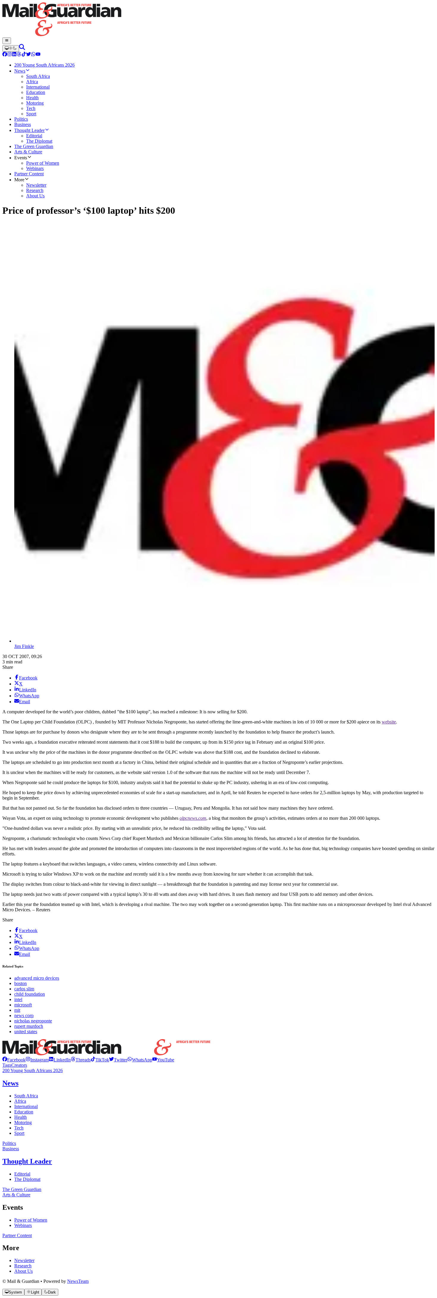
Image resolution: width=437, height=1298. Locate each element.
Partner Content (17, 1235)
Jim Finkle (24, 646)
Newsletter (24, 1260)
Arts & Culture (16, 1194)
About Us (23, 1271)
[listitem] (14, 1059)
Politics (9, 1143)
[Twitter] (28, 54)
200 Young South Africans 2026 (32, 1070)
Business (10, 1148)
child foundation (29, 994)
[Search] (22, 48)
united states (25, 1031)
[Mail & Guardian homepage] (218, 19)
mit (17, 1010)
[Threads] (19, 54)
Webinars (23, 1225)
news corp (24, 1015)
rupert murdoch (28, 1026)
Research (23, 1265)
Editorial (22, 1173)
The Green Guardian (21, 1189)
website (389, 721)
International (26, 1106)
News (10, 1083)
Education (23, 1111)
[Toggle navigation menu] (6, 40)
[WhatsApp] (33, 54)
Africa (20, 1101)
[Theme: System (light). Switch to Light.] (10, 48)
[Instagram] (9, 54)
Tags (6, 1065)
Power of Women (30, 1220)
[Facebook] (4, 54)
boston (20, 983)
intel (18, 999)
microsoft (23, 1004)
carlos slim (24, 988)
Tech (18, 1127)
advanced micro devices (36, 978)
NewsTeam (78, 1281)
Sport (19, 1133)
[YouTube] (38, 54)
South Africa (26, 1095)
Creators (19, 1065)
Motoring (23, 1122)
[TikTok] (23, 54)
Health (20, 1117)
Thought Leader (27, 1161)
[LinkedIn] (14, 54)
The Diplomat (27, 1179)
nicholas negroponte (33, 1020)
